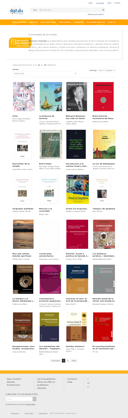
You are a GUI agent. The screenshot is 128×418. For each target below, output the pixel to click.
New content (14, 379)
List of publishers (46, 379)
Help (69, 382)
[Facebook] (89, 379)
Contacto (72, 379)
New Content (19, 22)
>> (34, 399)
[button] (90, 2)
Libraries (79, 22)
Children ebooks (95, 22)
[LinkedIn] (89, 387)
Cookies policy (43, 413)
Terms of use (15, 413)
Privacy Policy (31, 404)
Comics (112, 22)
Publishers (64, 22)
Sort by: (93, 70)
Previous (55, 361)
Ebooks (34, 22)
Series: (15, 69)
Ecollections (48, 22)
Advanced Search (96, 14)
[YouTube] (89, 383)
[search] (103, 10)
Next (74, 361)
